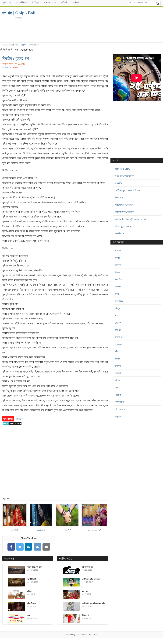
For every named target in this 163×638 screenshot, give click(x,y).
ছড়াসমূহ (118, 322)
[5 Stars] (11, 49)
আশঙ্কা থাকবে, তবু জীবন (124, 204)
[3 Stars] (6, 49)
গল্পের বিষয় (20, 2)
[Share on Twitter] (19, 546)
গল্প (116, 315)
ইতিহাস (117, 272)
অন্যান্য (118, 265)
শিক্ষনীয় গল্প (119, 401)
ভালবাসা (118, 373)
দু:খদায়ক (118, 344)
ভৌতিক (117, 380)
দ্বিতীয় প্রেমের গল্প (15, 58)
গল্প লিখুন (35, 2)
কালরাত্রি (118, 183)
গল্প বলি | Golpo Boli (89, 635)
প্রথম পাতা (6, 2)
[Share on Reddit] (37, 546)
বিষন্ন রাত (119, 197)
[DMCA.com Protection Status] (12, 426)
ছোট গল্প (118, 329)
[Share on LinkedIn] (28, 546)
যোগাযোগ (76, 2)
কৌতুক (117, 308)
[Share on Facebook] (11, 546)
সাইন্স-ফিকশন (120, 409)
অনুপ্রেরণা (119, 250)
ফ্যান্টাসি (118, 366)
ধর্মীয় (116, 351)
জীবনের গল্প (119, 337)
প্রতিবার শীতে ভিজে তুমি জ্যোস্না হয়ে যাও (131, 219)
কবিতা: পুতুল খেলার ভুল (123, 226)
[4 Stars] (9, 49)
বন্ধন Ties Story (122, 168)
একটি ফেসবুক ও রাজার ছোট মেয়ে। (128, 190)
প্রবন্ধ (117, 358)
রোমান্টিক (23, 45)
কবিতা (117, 294)
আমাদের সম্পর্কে (49, 2)
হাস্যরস (118, 416)
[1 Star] (1, 49)
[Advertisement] (81, 30)
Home (15, 45)
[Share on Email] (46, 546)
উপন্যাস (118, 286)
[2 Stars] (4, 49)
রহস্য (117, 387)
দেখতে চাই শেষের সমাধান (124, 176)
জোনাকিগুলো (119, 233)
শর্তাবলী (64, 2)
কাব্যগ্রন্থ (119, 301)
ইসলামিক (118, 279)
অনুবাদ (117, 257)
